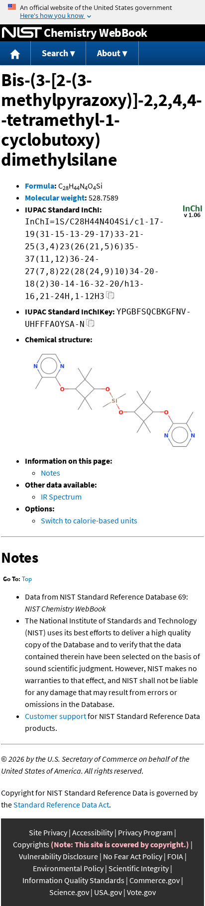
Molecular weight (55, 197)
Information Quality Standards (73, 880)
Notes (50, 473)
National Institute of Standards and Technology (22, 32)
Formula (39, 186)
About (108, 53)
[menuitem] (15, 53)
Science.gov (69, 892)
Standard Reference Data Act (61, 804)
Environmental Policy (68, 868)
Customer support (55, 716)
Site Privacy (48, 832)
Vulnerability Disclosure (58, 856)
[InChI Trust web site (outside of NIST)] (192, 216)
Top (27, 579)
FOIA (175, 856)
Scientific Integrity (138, 868)
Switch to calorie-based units (89, 520)
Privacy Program (145, 832)
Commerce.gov (154, 880)
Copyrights (31, 844)
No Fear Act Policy (132, 856)
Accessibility (92, 832)
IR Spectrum (61, 497)
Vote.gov (141, 892)
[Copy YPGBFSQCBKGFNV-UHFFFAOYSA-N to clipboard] (90, 325)
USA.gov (108, 892)
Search (55, 53)
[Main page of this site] (15, 53)
